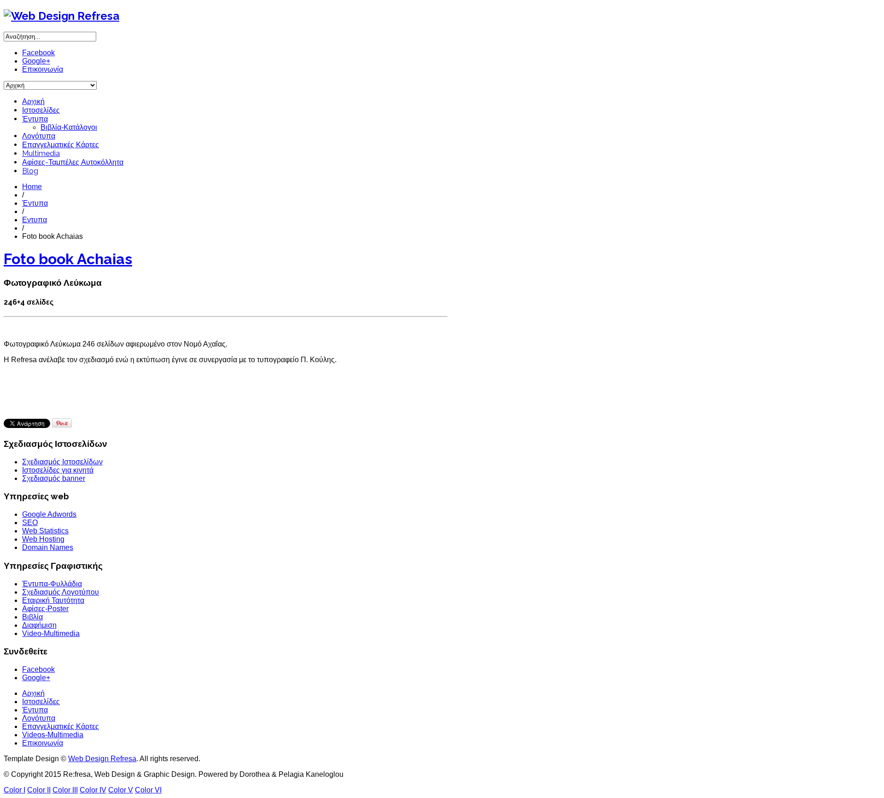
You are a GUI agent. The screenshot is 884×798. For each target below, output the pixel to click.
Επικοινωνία (42, 69)
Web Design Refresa (102, 759)
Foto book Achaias (68, 258)
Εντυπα (34, 220)
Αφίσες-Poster (45, 609)
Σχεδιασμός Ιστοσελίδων (62, 462)
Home (32, 187)
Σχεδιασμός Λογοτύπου (60, 592)
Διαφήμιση (39, 625)
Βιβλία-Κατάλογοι (69, 127)
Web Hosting (43, 539)
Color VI (148, 790)
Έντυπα (35, 119)
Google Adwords (49, 514)
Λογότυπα (38, 136)
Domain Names (47, 547)
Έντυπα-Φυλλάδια (52, 584)
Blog (30, 171)
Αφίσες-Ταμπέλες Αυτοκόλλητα (72, 162)
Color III (65, 790)
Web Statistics (45, 531)
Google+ (36, 61)
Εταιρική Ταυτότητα (53, 600)
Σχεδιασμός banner (53, 478)
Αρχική (33, 101)
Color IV (93, 790)
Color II (39, 790)
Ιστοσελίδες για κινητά (57, 470)
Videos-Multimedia (52, 735)
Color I (14, 790)
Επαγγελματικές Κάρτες (60, 144)
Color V (120, 790)
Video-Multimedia (51, 633)
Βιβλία (32, 617)
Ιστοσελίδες (41, 110)
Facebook (38, 53)
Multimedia (41, 153)
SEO (30, 522)
